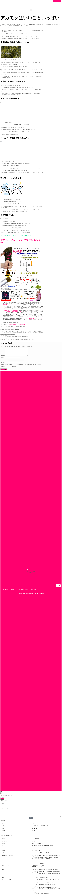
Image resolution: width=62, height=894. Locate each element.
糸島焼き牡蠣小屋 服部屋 (7, 24)
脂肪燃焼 (9, 334)
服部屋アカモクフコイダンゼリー (25, 332)
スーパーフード (20, 331)
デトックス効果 (27, 331)
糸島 (59, 24)
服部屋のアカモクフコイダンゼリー (17, 324)
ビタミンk (33, 331)
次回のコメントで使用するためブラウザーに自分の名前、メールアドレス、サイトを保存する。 (23, 364)
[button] (31, 10)
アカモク (25, 24)
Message (2, 355)
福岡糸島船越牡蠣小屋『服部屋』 (51, 24)
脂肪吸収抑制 (4, 334)
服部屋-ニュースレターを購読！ (9, 366)
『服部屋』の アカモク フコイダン (10, 305)
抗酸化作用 (12, 332)
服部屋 (33, 24)
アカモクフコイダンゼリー (6, 331)
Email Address (4, 360)
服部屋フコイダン (36, 332)
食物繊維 (13, 334)
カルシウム (14, 331)
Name (2, 357)
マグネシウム (7, 332)
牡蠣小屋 (41, 24)
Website (2, 362)
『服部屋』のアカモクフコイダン (13, 311)
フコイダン (29, 24)
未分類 (37, 24)
